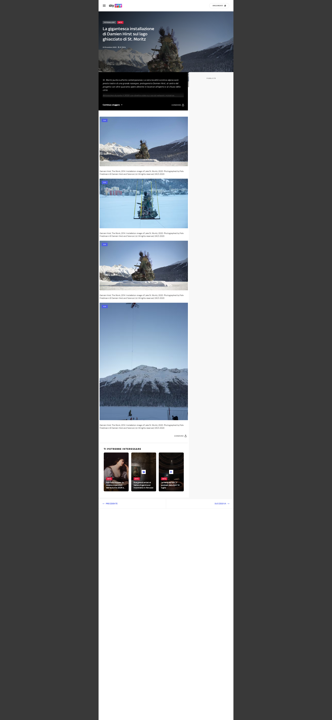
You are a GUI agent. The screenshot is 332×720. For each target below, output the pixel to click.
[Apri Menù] (106, 5)
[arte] (117, 6)
